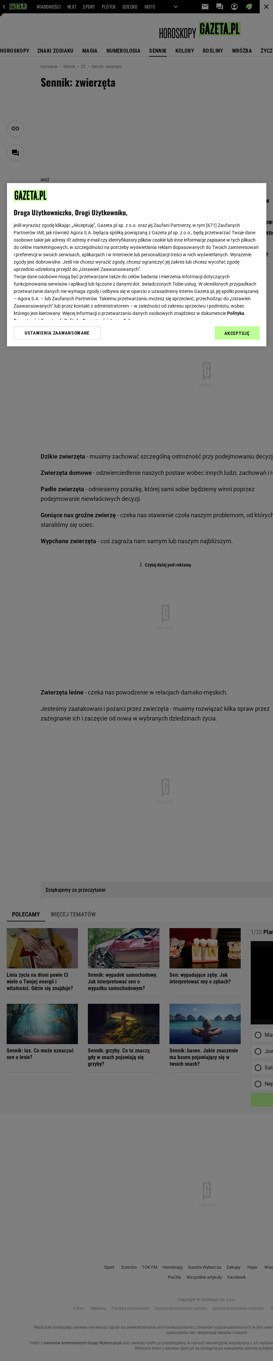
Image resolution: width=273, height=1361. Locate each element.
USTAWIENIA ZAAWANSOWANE (57, 333)
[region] (136, 264)
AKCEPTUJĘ (236, 333)
